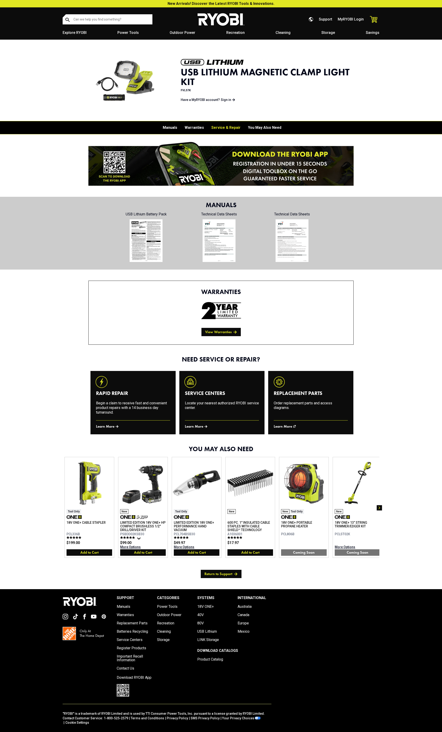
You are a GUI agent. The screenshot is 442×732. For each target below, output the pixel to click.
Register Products (131, 648)
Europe (243, 623)
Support (325, 19)
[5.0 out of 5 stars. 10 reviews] (235, 537)
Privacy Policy (177, 718)
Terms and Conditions (147, 718)
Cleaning (283, 32)
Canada (243, 615)
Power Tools (128, 32)
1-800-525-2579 (116, 718)
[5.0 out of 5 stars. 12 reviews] (74, 537)
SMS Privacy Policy (205, 718)
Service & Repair (226, 127)
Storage (328, 32)
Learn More (105, 426)
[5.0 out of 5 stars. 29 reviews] (182, 537)
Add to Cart (89, 552)
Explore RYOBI (75, 32)
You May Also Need (264, 127)
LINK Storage (208, 640)
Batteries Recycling (132, 631)
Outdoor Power (182, 32)
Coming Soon (304, 552)
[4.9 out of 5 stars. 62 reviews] (128, 537)
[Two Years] (221, 311)
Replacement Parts (132, 623)
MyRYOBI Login (351, 19)
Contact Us (125, 668)
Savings (372, 32)
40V (200, 615)
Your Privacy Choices (238, 718)
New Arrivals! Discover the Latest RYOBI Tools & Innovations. (221, 3)
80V (200, 623)
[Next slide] (379, 508)
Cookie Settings (77, 722)
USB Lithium (207, 631)
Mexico (244, 631)
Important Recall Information (130, 658)
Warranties (194, 127)
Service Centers (129, 640)
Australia (245, 607)
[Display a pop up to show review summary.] (139, 539)
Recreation (235, 32)
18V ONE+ (205, 607)
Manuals (170, 127)
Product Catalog (210, 659)
